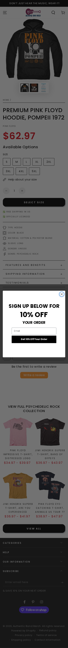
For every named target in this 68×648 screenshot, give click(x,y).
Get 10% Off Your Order (34, 339)
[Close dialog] (61, 294)
